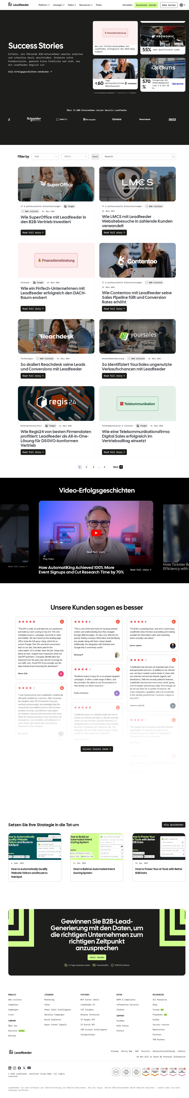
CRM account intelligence (94, 1029)
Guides (156, 1019)
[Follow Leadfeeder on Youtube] (29, 1068)
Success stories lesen (95, 749)
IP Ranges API (88, 1019)
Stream (158, 1009)
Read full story (96, 552)
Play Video (48, 559)
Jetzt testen (97, 957)
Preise (99, 5)
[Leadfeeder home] (20, 5)
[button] (96, 533)
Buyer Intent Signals (55, 1024)
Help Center (122, 1025)
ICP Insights (87, 1009)
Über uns (12, 1025)
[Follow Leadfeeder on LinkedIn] (9, 1068)
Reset (95, 156)
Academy (120, 1020)
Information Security (127, 1004)
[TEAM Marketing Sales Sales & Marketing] (45, 156)
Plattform (43, 5)
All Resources (160, 999)
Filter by (23, 156)
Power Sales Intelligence (57, 1009)
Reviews (12, 1035)
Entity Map (126, 1051)
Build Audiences (52, 1019)
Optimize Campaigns (54, 1014)
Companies (13, 1004)
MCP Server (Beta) (90, 999)
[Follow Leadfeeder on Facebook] (19, 1068)
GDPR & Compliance (125, 999)
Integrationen (88, 1034)
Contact (120, 1030)
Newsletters (159, 1029)
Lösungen (57, 5)
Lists (11, 1014)
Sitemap (114, 1051)
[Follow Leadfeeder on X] (24, 1068)
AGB (136, 1051)
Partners (157, 1034)
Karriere (16, 1030)
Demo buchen (169, 5)
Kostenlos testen (146, 5)
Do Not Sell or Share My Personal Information (161, 1056)
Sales (47, 1004)
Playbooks (160, 1014)
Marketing (49, 999)
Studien (120, 1009)
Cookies (181, 1051)
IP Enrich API (88, 1024)
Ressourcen (84, 5)
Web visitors (15, 999)
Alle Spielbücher (173, 824)
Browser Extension (90, 1014)
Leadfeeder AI (88, 1004)
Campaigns (13, 1009)
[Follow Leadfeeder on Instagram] (14, 1068)
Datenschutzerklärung (164, 1051)
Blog (155, 1004)
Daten (71, 5)
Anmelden (127, 5)
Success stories (161, 1024)
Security (145, 1051)
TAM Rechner (159, 1039)
